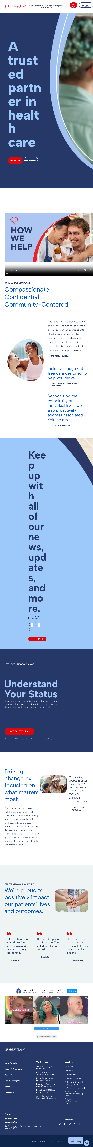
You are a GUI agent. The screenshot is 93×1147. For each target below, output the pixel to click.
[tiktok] (79, 1124)
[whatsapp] (59, 1124)
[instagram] (69, 1124)
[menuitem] (36, 6)
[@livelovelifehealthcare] (18, 991)
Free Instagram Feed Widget (47, 1036)
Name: (29, 628)
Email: (36, 627)
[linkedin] (74, 1124)
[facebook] (64, 1124)
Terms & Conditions (56, 1142)
